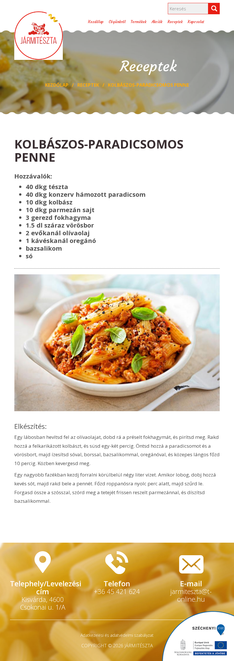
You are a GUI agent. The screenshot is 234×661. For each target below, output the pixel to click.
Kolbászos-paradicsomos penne (148, 85)
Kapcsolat (196, 21)
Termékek (138, 21)
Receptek (175, 21)
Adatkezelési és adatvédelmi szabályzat (117, 635)
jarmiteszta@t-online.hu (191, 595)
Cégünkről (117, 21)
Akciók (157, 21)
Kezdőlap (96, 21)
